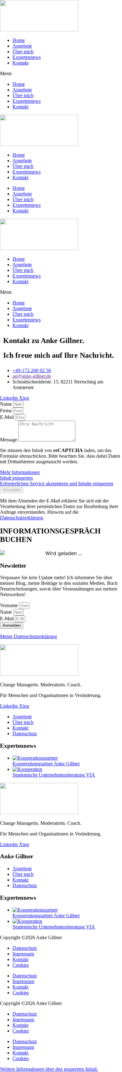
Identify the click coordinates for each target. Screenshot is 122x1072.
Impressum (23, 953)
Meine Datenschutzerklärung (28, 636)
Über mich (23, 51)
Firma (6, 410)
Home (19, 40)
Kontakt (20, 62)
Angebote (22, 46)
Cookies (21, 965)
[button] (61, 73)
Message (9, 439)
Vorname (9, 605)
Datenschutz (25, 948)
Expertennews (27, 57)
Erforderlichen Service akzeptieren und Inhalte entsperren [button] (56, 483)
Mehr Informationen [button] (20, 472)
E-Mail (7, 417)
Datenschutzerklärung (21, 517)
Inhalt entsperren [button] (16, 478)
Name (6, 404)
